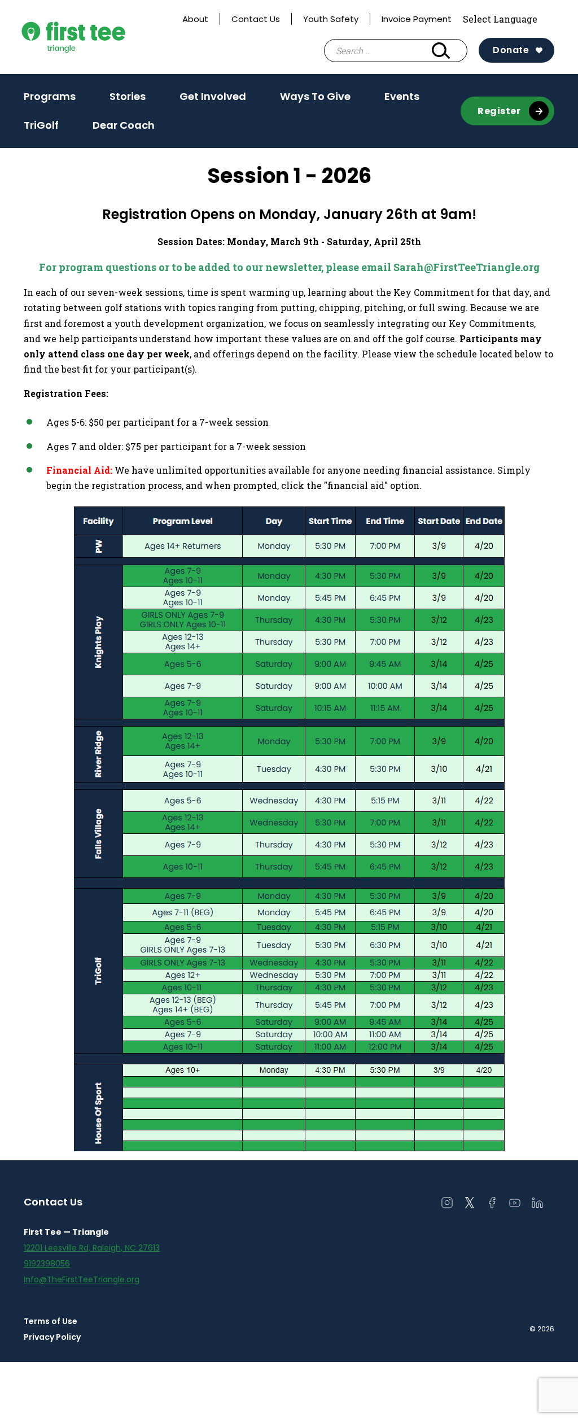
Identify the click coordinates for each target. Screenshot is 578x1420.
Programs (50, 100)
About (195, 19)
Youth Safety (330, 19)
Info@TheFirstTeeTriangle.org (81, 1279)
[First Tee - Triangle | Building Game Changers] (97, 37)
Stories (128, 96)
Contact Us (255, 19)
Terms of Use (50, 1321)
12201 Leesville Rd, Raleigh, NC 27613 (92, 1247)
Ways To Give (315, 96)
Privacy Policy (52, 1337)
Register (499, 110)
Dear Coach (124, 125)
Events (401, 96)
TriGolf (41, 125)
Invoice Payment (417, 19)
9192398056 (47, 1263)
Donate (511, 49)
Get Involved (212, 100)
